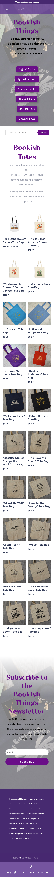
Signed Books (27, 69)
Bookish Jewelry (27, 89)
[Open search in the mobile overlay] (27, 132)
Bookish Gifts (27, 98)
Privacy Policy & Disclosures (25, 858)
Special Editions (26, 79)
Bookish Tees (27, 108)
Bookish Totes (27, 118)
